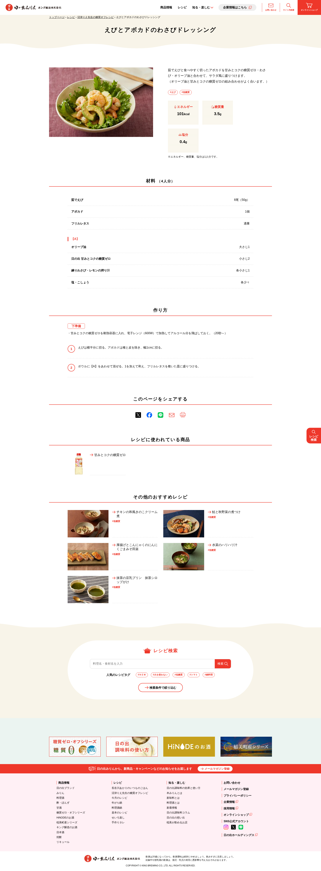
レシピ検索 (313, 438)
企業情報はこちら (235, 7)
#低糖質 (186, 92)
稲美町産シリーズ (66, 822)
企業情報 (230, 801)
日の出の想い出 (176, 817)
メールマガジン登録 (217, 768)
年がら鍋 (117, 802)
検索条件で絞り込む (163, 687)
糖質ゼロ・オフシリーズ (70, 812)
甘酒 (59, 807)
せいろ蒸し (118, 817)
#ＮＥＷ (142, 674)
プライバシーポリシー (238, 795)
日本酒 (60, 832)
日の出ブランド (65, 787)
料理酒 (60, 797)
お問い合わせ (270, 10)
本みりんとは (174, 792)
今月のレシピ (119, 797)
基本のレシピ (119, 812)
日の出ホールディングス (239, 835)
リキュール (62, 841)
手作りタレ (118, 822)
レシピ (182, 7)
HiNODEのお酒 (65, 817)
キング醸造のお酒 (66, 827)
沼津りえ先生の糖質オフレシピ (95, 17)
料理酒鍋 (117, 807)
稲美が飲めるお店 (177, 822)
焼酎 (59, 837)
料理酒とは (173, 802)
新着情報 (172, 807)
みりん (60, 792)
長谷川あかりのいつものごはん (130, 787)
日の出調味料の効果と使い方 (183, 787)
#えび (173, 92)
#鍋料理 (209, 674)
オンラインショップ (309, 10)
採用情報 (230, 808)
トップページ (57, 17)
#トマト (194, 674)
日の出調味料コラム (178, 812)
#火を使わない (160, 674)
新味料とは (173, 797)
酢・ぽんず (62, 802)
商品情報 (166, 7)
